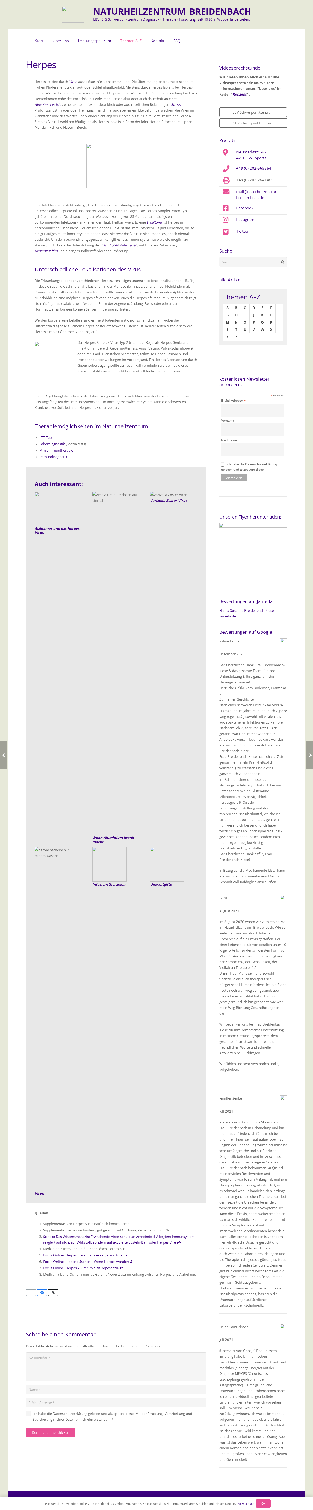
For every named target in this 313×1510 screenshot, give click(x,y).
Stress (176, 104)
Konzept (240, 94)
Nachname (229, 440)
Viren (73, 81)
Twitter (242, 231)
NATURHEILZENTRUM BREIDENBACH (172, 11)
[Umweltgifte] (174, 864)
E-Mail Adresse (233, 401)
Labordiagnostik (52, 444)
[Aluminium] (116, 664)
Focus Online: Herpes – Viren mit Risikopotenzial (81, 1268)
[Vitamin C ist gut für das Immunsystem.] (58, 1019)
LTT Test (45, 437)
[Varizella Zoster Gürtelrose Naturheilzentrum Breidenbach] (174, 495)
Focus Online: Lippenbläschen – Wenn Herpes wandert (86, 1261)
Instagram (245, 219)
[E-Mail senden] (31, 1292)
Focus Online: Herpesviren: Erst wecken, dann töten (83, 1255)
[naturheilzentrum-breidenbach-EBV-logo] (73, 15)
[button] (71, 40)
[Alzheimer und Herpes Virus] (58, 509)
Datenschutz (245, 1504)
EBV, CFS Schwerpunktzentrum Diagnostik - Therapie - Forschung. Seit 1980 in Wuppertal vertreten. (171, 19)
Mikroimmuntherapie (56, 450)
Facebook (244, 207)
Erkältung (154, 222)
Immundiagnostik (53, 456)
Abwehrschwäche (48, 104)
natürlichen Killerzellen (119, 245)
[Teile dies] (42, 1292)
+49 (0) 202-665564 (253, 168)
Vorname (227, 420)
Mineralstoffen (46, 250)
